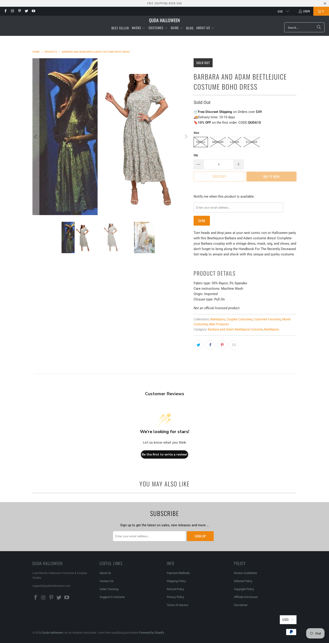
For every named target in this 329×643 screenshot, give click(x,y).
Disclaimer (241, 605)
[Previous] (35, 136)
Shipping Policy (176, 581)
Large (234, 142)
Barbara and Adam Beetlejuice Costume (235, 329)
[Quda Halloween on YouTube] (33, 11)
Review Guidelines (245, 573)
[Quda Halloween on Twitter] (26, 11)
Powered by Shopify (151, 632)
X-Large (251, 142)
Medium (217, 142)
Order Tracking (109, 589)
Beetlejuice (217, 319)
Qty (196, 155)
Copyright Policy (244, 589)
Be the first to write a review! (164, 454)
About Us (105, 573)
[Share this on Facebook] (210, 345)
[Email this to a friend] (234, 345)
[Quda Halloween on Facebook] (5, 11)
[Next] (185, 136)
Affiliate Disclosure (246, 597)
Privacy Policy (175, 597)
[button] (139, 28)
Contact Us (106, 581)
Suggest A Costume (112, 597)
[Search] (319, 27)
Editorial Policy (243, 581)
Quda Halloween (52, 632)
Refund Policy (175, 589)
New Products (219, 324)
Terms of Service (177, 605)
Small (200, 142)
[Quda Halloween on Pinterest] (19, 11)
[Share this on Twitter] (198, 345)
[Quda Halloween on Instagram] (12, 11)
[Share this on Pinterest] (222, 345)
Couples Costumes (239, 319)
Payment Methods (178, 573)
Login (306, 11)
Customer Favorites (267, 319)
